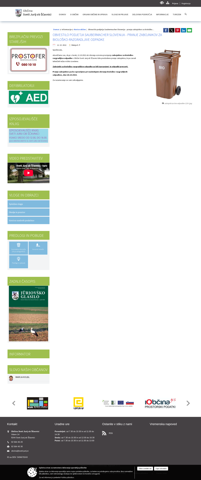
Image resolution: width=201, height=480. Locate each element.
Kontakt (12, 424)
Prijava (175, 3)
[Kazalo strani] (167, 2)
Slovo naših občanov (28, 369)
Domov (56, 29)
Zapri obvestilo (161, 468)
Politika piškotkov (67, 477)
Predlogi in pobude (26, 235)
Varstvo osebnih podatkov (21, 220)
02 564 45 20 (17, 442)
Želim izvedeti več (145, 468)
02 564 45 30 (17, 446)
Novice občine (80, 29)
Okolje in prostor (17, 212)
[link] (166, 30)
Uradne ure (62, 424)
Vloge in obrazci (24, 195)
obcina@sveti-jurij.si (19, 451)
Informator (19, 354)
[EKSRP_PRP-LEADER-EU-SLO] (119, 403)
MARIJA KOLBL (22, 377)
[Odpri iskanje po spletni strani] (186, 14)
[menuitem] (62, 14)
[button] (13, 403)
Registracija (186, 3)
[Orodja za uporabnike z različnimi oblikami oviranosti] (162, 2)
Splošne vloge (16, 203)
